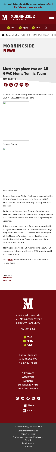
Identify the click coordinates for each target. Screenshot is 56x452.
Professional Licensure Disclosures (28, 437)
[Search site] (51, 18)
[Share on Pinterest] (21, 85)
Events (31, 410)
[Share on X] (11, 85)
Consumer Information (28, 430)
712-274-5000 (28, 328)
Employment (28, 443)
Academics (28, 376)
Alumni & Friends (28, 362)
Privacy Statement (28, 433)
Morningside (18, 48)
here (10, 259)
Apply (30, 340)
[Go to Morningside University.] (3, 35)
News (31, 405)
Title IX (28, 440)
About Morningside (28, 388)
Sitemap (28, 446)
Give (29, 344)
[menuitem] (11, 27)
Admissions (28, 372)
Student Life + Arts (28, 384)
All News (7, 280)
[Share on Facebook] (6, 85)
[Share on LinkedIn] (16, 85)
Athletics (7, 278)
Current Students (28, 358)
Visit (29, 336)
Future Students (28, 354)
